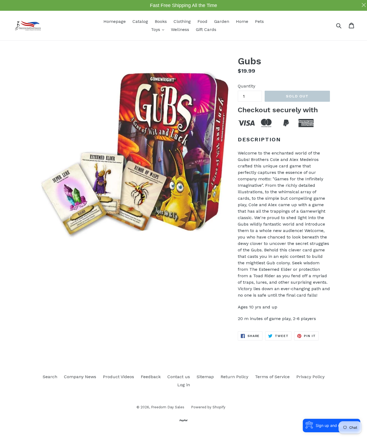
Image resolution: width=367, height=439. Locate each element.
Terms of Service (272, 376)
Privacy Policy (310, 376)
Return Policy (234, 376)
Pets (259, 21)
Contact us (178, 376)
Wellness (180, 29)
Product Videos (118, 376)
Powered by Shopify (208, 407)
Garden (221, 21)
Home (242, 21)
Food (202, 21)
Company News (80, 376)
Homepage (114, 21)
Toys (159, 29)
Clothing (182, 21)
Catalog (140, 21)
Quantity (246, 86)
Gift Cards (206, 29)
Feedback (151, 376)
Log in (183, 384)
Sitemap (205, 376)
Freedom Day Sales (167, 407)
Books (161, 21)
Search (50, 376)
